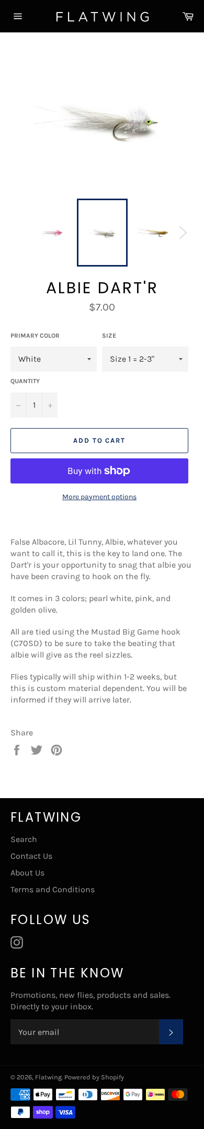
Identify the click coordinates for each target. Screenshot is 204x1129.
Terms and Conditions (52, 889)
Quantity (25, 381)
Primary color (35, 335)
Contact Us (31, 856)
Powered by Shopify (94, 1077)
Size (109, 335)
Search (23, 839)
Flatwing (48, 1077)
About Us (27, 873)
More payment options (99, 496)
